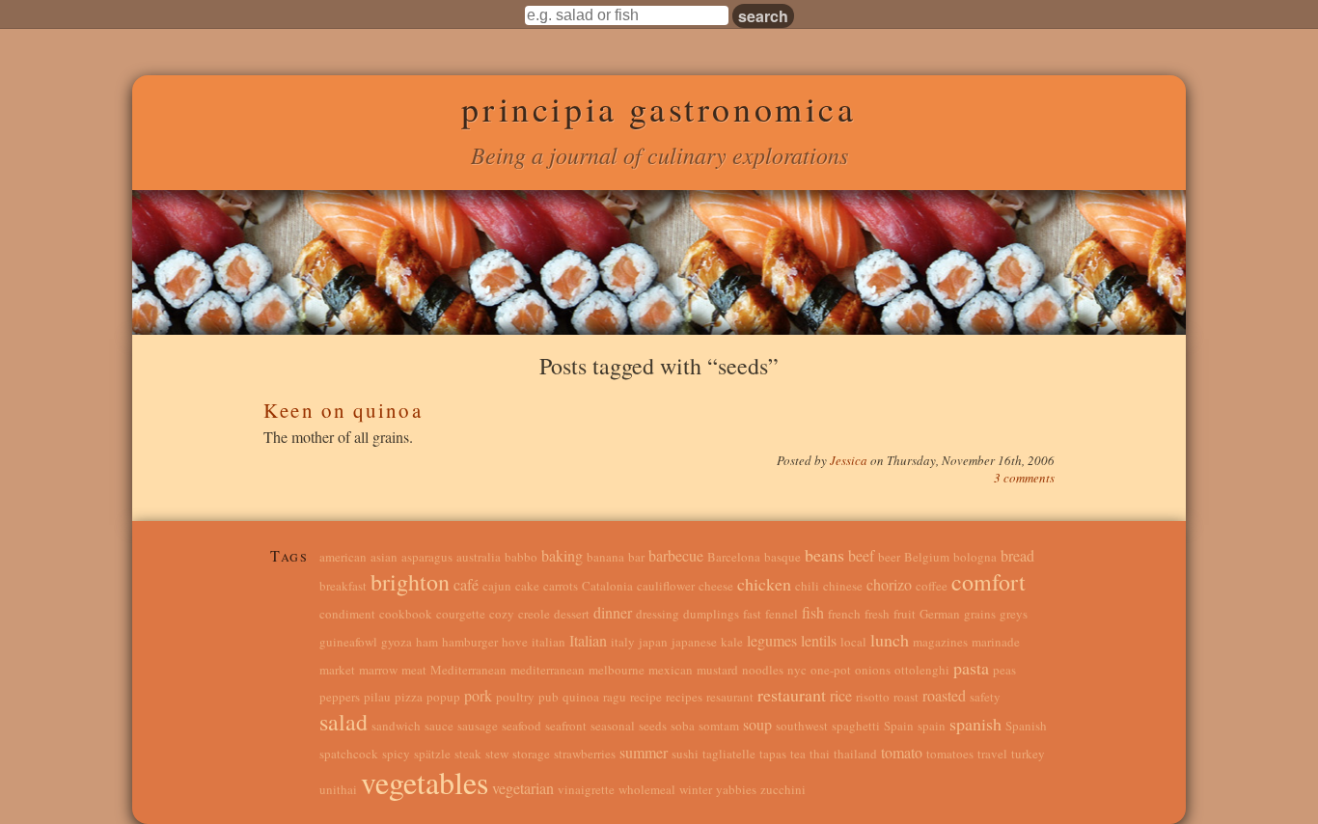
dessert (572, 613)
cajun (496, 585)
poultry (515, 696)
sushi (685, 753)
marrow (378, 669)
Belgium (926, 556)
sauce (439, 725)
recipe (646, 696)
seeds (653, 725)
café (466, 584)
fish (813, 612)
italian (548, 641)
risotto (873, 696)
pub (548, 696)
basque (782, 556)
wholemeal (646, 789)
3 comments (1024, 477)
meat (413, 669)
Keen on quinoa (342, 410)
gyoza (396, 641)
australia (478, 556)
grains (980, 613)
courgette (460, 613)
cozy (501, 613)
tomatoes (950, 753)
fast (752, 613)
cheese (716, 585)
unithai (338, 789)
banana (605, 556)
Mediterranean (468, 669)
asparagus (427, 556)
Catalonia (607, 585)
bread (1017, 555)
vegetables (424, 782)
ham (427, 641)
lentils (819, 640)
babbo (521, 556)
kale (732, 641)
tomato (901, 752)
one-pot (830, 669)
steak (467, 753)
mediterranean (547, 669)
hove (515, 641)
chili (807, 585)
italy (623, 641)
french (844, 613)
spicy (396, 753)
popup (443, 696)
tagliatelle (728, 753)
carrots (560, 585)
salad (343, 721)
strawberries (585, 753)
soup (757, 724)
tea (798, 753)
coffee (931, 585)
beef (861, 555)
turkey (1028, 753)
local (853, 641)
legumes (772, 640)
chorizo (889, 584)
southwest (802, 725)
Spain (899, 725)
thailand (855, 753)
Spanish (1026, 725)
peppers (339, 696)
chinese (843, 585)
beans (824, 554)
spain (932, 725)
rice (841, 695)
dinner (612, 612)
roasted (944, 695)
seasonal (612, 725)
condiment (347, 613)
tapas (772, 753)
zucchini (783, 789)
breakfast (343, 585)
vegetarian (523, 788)
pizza (409, 696)
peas (1004, 669)
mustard (717, 669)
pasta (971, 667)
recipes (684, 696)
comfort (988, 581)
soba (683, 725)
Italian (588, 640)
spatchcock (348, 753)
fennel (781, 613)
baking (562, 555)
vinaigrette (586, 789)
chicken (764, 583)
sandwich (396, 725)
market (337, 669)
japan (653, 641)
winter (695, 789)
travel (992, 753)
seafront (566, 725)
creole (534, 613)
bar (636, 556)
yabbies (736, 789)
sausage (477, 725)
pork (478, 695)
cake (527, 585)
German (940, 613)
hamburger (470, 641)
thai (820, 753)
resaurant (730, 696)
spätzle (432, 753)
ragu (614, 696)
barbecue (675, 555)
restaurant (791, 694)
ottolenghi (921, 669)
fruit (904, 613)
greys (1014, 613)
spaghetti (856, 725)
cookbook (405, 613)
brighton (410, 581)
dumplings (711, 613)
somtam (719, 725)
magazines (940, 641)
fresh (877, 613)
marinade (996, 641)
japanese (694, 641)
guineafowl (348, 641)
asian (384, 556)
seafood (521, 725)
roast (906, 696)
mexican (670, 669)
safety (985, 696)
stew (496, 753)
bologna (975, 556)
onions (873, 669)
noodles (762, 669)
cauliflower (666, 585)
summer (643, 752)
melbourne (617, 669)
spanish (975, 723)
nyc (797, 669)
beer (889, 556)
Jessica (850, 460)
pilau (377, 696)
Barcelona (733, 556)
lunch (889, 639)
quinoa (581, 696)
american (343, 556)
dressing (657, 613)
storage (531, 753)
